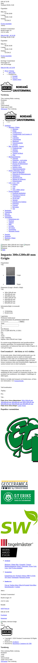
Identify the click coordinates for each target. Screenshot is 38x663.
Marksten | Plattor (14, 127)
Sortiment (8, 125)
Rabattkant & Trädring (19, 202)
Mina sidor (12, 72)
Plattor (14, 131)
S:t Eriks (11, 226)
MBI (10, 224)
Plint (13, 155)
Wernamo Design (14, 231)
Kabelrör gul (16, 165)
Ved (13, 209)
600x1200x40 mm (28, 402)
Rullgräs (15, 184)
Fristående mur (17, 148)
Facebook (4, 615)
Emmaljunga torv (14, 219)
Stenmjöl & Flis (17, 177)
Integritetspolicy (10, 587)
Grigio (20, 405)
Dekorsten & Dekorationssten (21, 174)
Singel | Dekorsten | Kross (17, 170)
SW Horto (12, 228)
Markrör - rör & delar (19, 162)
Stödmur (15, 150)
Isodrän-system (17, 167)
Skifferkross (16, 176)
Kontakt (14, 76)
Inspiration (8, 210)
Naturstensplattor (17, 143)
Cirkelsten (15, 138)
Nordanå (11, 221)
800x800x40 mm (28, 404)
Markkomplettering (14, 157)
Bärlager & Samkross (19, 179)
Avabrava (16, 642)
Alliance (11, 222)
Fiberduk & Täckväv (18, 195)
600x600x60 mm (17, 404)
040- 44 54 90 (10, 67)
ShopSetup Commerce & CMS (22, 643)
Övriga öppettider (6, 24)
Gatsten (14, 136)
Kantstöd (15, 151)
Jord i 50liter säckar (18, 189)
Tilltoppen (3, 624)
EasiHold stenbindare (19, 193)
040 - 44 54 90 (10, 35)
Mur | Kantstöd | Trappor (16, 146)
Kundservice (8, 581)
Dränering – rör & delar (19, 160)
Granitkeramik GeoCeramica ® (22, 134)
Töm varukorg (5, 98)
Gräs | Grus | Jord (14, 183)
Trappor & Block (17, 153)
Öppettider (8, 215)
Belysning (15, 207)
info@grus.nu (5, 608)
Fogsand (15, 205)
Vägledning (8, 212)
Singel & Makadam (18, 172)
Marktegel (15, 141)
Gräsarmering (16, 139)
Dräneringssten (17, 181)
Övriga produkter (14, 191)
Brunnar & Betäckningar (20, 163)
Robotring (15, 203)
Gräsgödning (16, 196)
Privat (6, 71)
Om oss (7, 585)
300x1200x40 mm (27, 400)
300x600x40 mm (6, 402)
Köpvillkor (33, 585)
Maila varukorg (14, 98)
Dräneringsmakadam (18, 169)
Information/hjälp (6, 306)
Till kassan (4, 109)
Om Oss (15, 78)
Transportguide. (19, 381)
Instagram (4, 618)
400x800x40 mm (17, 402)
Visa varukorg (12, 109)
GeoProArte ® (17, 132)
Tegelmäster (12, 229)
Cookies (17, 587)
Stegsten (15, 144)
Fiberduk (15, 158)
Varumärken (8, 217)
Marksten (15, 129)
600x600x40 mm (6, 404)
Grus (13, 186)
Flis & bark (15, 198)
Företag (11, 71)
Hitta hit (3, 35)
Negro (24, 405)
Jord (13, 188)
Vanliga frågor (16, 79)
